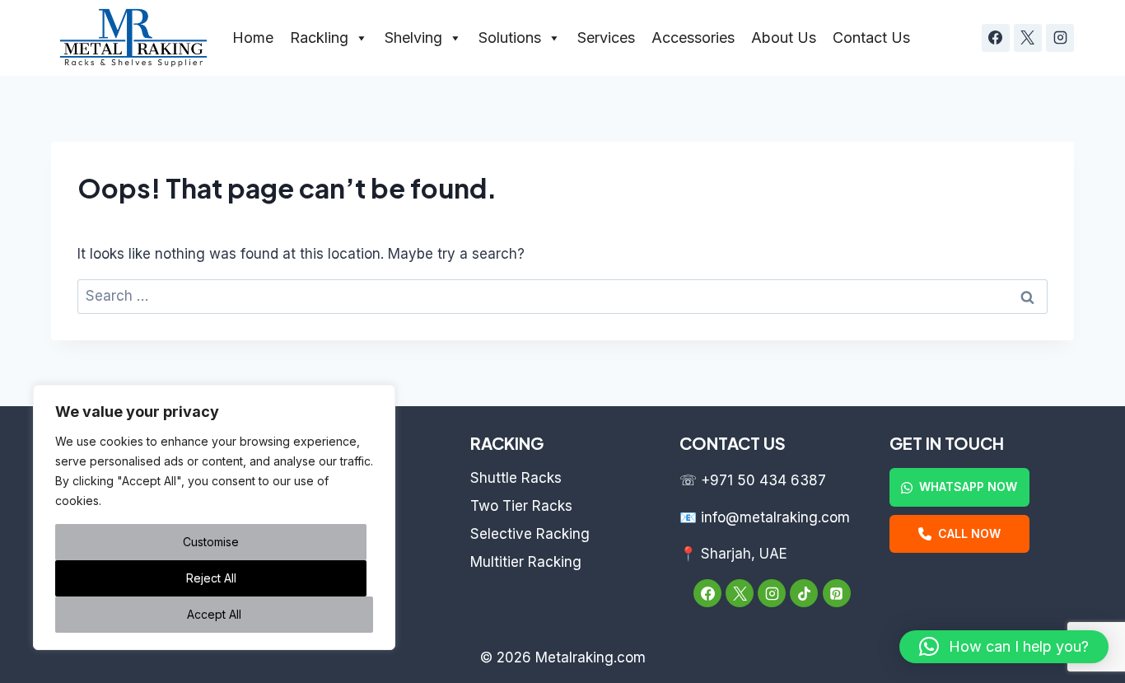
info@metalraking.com (775, 517)
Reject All (211, 578)
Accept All (214, 614)
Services (606, 37)
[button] (1004, 646)
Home (252, 37)
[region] (214, 517)
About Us (783, 37)
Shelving (413, 37)
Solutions (509, 37)
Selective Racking (530, 534)
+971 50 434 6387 (763, 480)
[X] (1028, 38)
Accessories (693, 37)
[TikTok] (804, 593)
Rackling (319, 37)
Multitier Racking (525, 562)
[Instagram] (1060, 38)
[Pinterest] (837, 593)
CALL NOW (969, 533)
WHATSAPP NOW (968, 487)
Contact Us (871, 37)
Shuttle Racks (516, 478)
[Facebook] (996, 38)
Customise (211, 542)
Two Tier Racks (521, 506)
